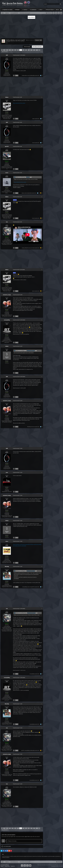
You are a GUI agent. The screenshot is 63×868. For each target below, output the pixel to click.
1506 (7, 536)
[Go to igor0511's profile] (7, 156)
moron (6, 172)
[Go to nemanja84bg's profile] (7, 329)
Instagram (58, 13)
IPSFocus (7, 864)
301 (7, 488)
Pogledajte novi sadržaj (7, 9)
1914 (7, 310)
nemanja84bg (7, 319)
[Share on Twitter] (1, 851)
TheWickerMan (24, 75)
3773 (7, 162)
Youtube (61, 13)
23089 (7, 557)
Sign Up (57, 9)
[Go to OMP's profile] (7, 65)
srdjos (33, 118)
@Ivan (14, 272)
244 (34, 828)
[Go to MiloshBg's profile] (7, 576)
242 (28, 828)
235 (9, 828)
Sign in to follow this (30, 40)
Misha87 (26, 247)
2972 (7, 582)
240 (23, 828)
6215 (7, 188)
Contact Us (13, 866)
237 (15, 828)
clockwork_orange (7, 294)
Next (37, 828)
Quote (17, 75)
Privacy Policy (7, 866)
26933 (7, 237)
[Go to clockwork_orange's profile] (7, 304)
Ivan (7, 221)
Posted (17, 55)
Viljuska (8, 41)
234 (7, 828)
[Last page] (39, 50)
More (41, 9)
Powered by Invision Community (56, 866)
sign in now (27, 836)
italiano (6, 97)
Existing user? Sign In (50, 9)
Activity (25, 9)
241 (26, 828)
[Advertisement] (31, 28)
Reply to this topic (38, 46)
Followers (37, 40)
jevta (7, 472)
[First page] (2, 50)
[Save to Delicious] (7, 851)
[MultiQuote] (14, 75)
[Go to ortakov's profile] (7, 356)
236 (12, 828)
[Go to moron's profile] (7, 182)
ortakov (6, 346)
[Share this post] (41, 55)
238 (18, 828)
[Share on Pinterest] (11, 851)
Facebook (53, 13)
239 (20, 828)
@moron (14, 199)
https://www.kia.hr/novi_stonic (19, 103)
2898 (7, 335)
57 (40, 40)
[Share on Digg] (5, 851)
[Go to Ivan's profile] (7, 231)
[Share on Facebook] (3, 851)
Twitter (56, 13)
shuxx (28, 75)
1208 (7, 212)
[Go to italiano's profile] (7, 107)
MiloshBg (32, 75)
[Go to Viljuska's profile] (3, 41)
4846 (7, 70)
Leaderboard (33, 9)
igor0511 (7, 146)
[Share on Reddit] (9, 851)
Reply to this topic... (12, 841)
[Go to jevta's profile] (7, 482)
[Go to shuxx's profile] (7, 551)
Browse (17, 9)
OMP (7, 55)
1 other (33, 247)
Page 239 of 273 (5, 51)
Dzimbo (23, 247)
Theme (2, 866)
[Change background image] (61, 9)
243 (31, 828)
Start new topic (27, 46)
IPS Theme (2, 864)
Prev (4, 828)
